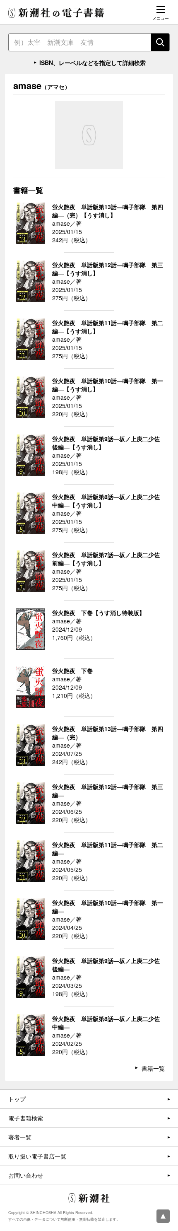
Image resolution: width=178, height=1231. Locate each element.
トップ (17, 1099)
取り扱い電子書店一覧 (37, 1156)
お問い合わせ (25, 1175)
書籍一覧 (153, 1068)
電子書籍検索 (25, 1118)
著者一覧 (19, 1137)
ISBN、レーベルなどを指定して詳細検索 (92, 62)
